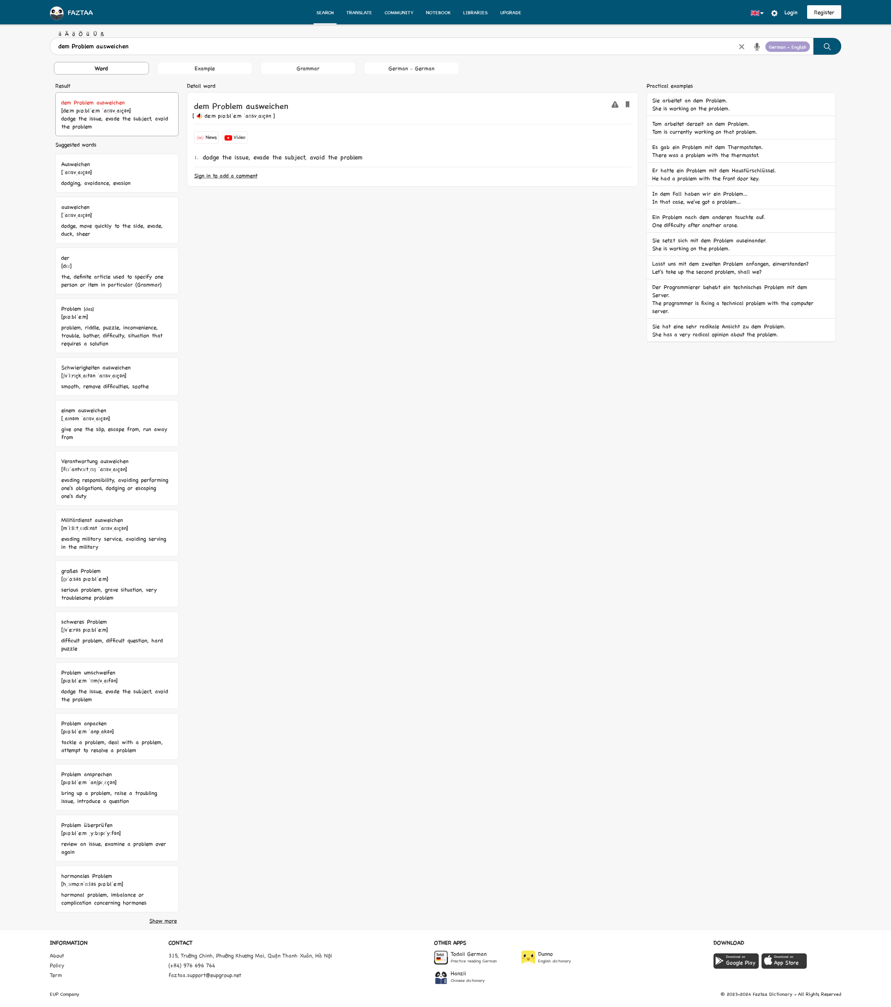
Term (56, 975)
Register (824, 12)
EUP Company (64, 993)
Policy (57, 965)
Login (790, 12)
